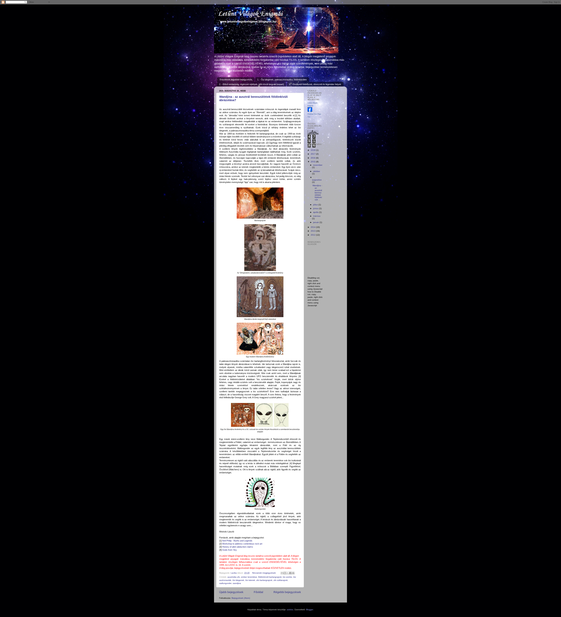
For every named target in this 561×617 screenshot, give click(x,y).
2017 (313, 154)
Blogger (309, 610)
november (317, 165)
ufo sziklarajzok (280, 580)
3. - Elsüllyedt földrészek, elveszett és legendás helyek (315, 84)
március (316, 216)
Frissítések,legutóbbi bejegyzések (236, 79)
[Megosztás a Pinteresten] (293, 573)
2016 (313, 158)
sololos (290, 610)
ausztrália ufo (233, 577)
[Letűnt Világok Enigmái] (310, 111)
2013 (313, 231)
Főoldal (258, 592)
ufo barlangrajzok (264, 580)
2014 (313, 227)
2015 (313, 162)
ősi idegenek (238, 580)
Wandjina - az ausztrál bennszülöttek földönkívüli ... (317, 192)
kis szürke (287, 577)
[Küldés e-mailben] (282, 573)
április (316, 212)
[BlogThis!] (284, 573)
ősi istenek (250, 580)
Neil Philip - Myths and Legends (237, 541)
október (316, 171)
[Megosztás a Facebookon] (290, 573)
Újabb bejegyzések (231, 592)
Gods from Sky (229, 550)
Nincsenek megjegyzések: (264, 573)
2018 (313, 150)
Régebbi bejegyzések (287, 592)
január (316, 222)
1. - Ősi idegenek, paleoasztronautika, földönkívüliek (282, 79)
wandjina (237, 583)
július (315, 205)
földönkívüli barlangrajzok (270, 577)
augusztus (317, 180)
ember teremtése (249, 577)
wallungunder (225, 583)
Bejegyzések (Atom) (241, 598)
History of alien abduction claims (237, 547)
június (316, 208)
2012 (313, 235)
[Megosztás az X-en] (287, 573)
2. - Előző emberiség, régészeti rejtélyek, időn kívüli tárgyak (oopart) (251, 84)
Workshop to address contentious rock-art (242, 544)
